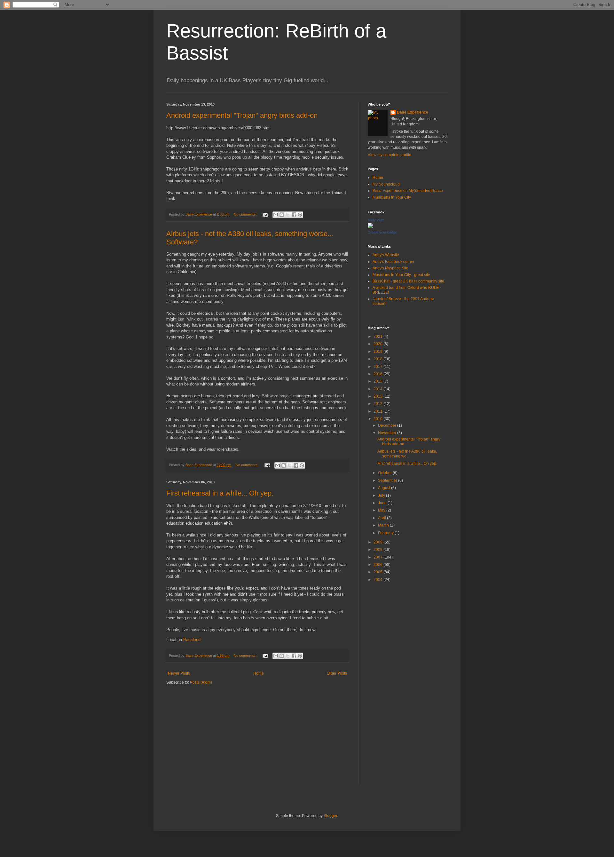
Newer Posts (179, 673)
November (387, 433)
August (384, 488)
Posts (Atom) (201, 682)
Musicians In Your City (392, 197)
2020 (378, 344)
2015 (378, 381)
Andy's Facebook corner (393, 261)
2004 (378, 579)
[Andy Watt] (370, 227)
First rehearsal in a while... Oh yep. (219, 493)
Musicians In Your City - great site (401, 275)
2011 (378, 411)
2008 (378, 549)
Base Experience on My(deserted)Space (408, 190)
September (388, 480)
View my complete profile (389, 155)
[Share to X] (288, 214)
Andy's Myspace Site (390, 268)
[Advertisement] (408, 688)
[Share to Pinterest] (300, 214)
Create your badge (382, 232)
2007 (378, 557)
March (384, 525)
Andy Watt (376, 220)
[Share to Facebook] (294, 214)
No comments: (245, 214)
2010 (378, 419)
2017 (378, 366)
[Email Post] (265, 214)
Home (258, 673)
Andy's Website (386, 255)
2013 (378, 396)
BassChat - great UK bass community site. (409, 281)
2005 (378, 572)
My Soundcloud (386, 184)
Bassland (192, 639)
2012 (378, 403)
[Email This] (275, 214)
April (382, 518)
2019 (378, 351)
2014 (378, 389)
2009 (378, 542)
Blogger (330, 815)
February (386, 533)
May (382, 510)
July (382, 495)
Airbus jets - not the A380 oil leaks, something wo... (407, 453)
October (385, 473)
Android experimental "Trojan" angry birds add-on (242, 115)
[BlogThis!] (282, 214)
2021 (378, 336)
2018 (378, 359)
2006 (378, 564)
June (383, 503)
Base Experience (412, 112)
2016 (378, 374)
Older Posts (337, 673)
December (387, 425)
